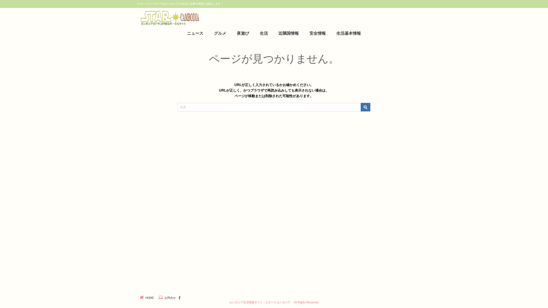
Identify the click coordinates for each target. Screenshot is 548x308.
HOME (150, 297)
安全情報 (318, 33)
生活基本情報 (349, 33)
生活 (264, 33)
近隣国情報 (288, 33)
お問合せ (170, 297)
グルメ (220, 33)
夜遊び (243, 33)
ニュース (195, 33)
